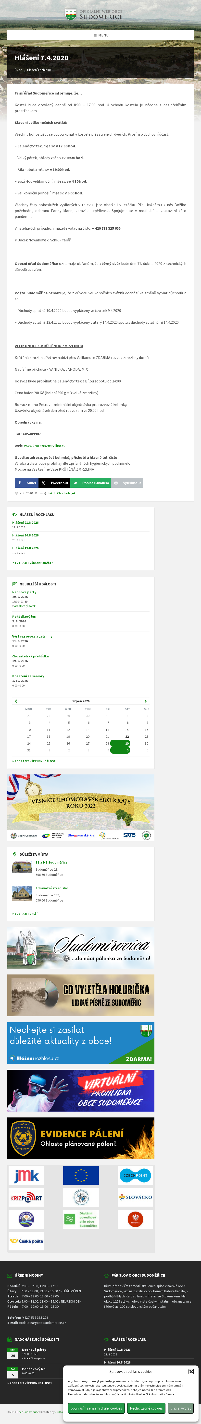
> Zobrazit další (25, 913)
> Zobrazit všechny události (34, 761)
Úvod (18, 70)
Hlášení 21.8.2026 (25, 522)
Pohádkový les (24, 616)
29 (127, 743)
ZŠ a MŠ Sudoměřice (51, 862)
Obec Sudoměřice (27, 1412)
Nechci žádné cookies (146, 1408)
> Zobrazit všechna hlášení (33, 562)
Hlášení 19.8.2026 (25, 548)
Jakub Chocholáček (62, 493)
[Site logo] (93, 20)
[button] (191, 1371)
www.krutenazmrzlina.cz (44, 445)
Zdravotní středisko (52, 888)
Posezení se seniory (28, 676)
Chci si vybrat (181, 1408)
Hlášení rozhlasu (39, 70)
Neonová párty (24, 592)
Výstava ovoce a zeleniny (32, 636)
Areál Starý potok (25, 606)
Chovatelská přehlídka (30, 656)
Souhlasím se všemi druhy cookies (96, 1408)
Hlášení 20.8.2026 (25, 535)
